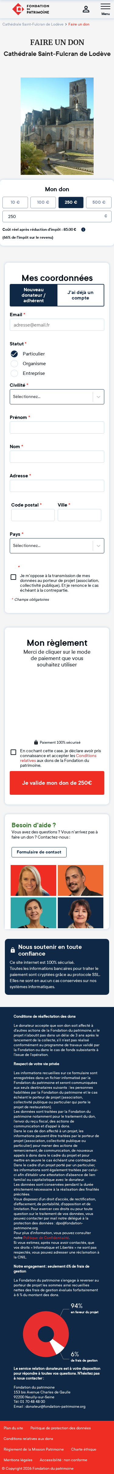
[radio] (15, 202)
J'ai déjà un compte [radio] (80, 295)
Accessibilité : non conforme (63, 1460)
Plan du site (13, 1428)
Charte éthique (83, 1449)
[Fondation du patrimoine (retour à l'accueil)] (30, 9)
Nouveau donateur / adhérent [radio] (34, 295)
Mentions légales (18, 1460)
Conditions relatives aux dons (28, 1439)
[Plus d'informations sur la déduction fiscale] (83, 229)
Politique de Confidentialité (46, 1238)
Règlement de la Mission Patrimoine (34, 1449)
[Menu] (105, 6)
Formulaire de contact (39, 852)
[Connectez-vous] (86, 9)
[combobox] (13, 396)
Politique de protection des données (60, 1428)
